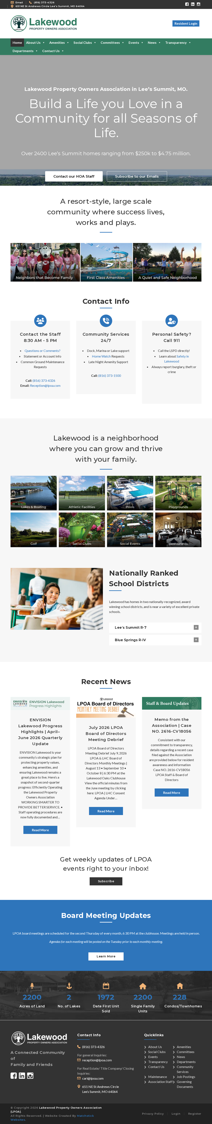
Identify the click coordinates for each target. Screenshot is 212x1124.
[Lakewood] (106, 262)
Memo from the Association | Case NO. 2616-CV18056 (171, 725)
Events (134, 42)
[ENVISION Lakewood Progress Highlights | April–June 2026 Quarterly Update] (40, 703)
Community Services (185, 1069)
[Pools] (130, 493)
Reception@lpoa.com (45, 385)
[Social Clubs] (82, 530)
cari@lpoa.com (93, 1078)
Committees (110, 42)
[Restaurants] (178, 530)
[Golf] (34, 530)
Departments (23, 51)
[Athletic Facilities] (82, 493)
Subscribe (106, 881)
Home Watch (101, 356)
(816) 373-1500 (109, 375)
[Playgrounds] (178, 493)
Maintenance (157, 1077)
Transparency (176, 42)
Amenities (57, 42)
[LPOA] (44, 23)
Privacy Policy (153, 1113)
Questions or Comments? (42, 351)
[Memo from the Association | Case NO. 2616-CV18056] (171, 703)
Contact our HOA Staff (73, 176)
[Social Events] (130, 530)
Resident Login (186, 23)
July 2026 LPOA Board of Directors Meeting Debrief (106, 733)
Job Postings (186, 1077)
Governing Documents (185, 1084)
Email (19, 2)
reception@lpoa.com (97, 1060)
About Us (33, 42)
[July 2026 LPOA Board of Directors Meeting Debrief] (106, 707)
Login (176, 1113)
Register (194, 1113)
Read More (40, 830)
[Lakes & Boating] (34, 493)
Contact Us (51, 51)
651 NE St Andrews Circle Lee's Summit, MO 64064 (50, 6)
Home (17, 42)
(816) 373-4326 (44, 2)
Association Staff (160, 1082)
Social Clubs (82, 42)
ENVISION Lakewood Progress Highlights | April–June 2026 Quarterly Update (40, 731)
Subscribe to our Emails (137, 176)
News (152, 42)
